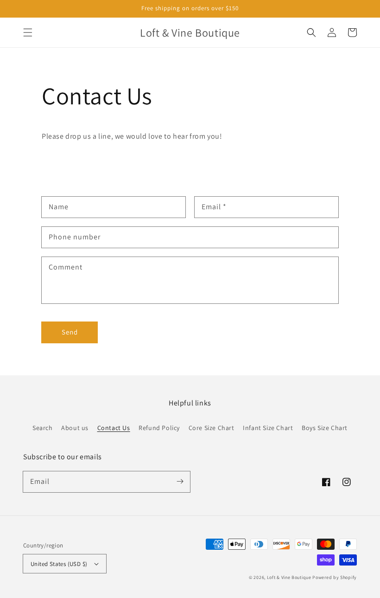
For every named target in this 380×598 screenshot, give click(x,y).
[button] (28, 32)
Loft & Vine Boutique (289, 577)
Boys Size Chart (325, 428)
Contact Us (113, 428)
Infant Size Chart (268, 428)
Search (42, 428)
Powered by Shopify (334, 577)
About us (75, 428)
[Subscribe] (180, 481)
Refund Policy (159, 428)
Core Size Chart (211, 428)
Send (70, 332)
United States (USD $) (59, 564)
